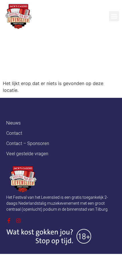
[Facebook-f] (8, 220)
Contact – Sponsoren (27, 143)
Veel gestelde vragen (27, 153)
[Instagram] (18, 220)
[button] (114, 16)
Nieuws (13, 123)
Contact (14, 133)
